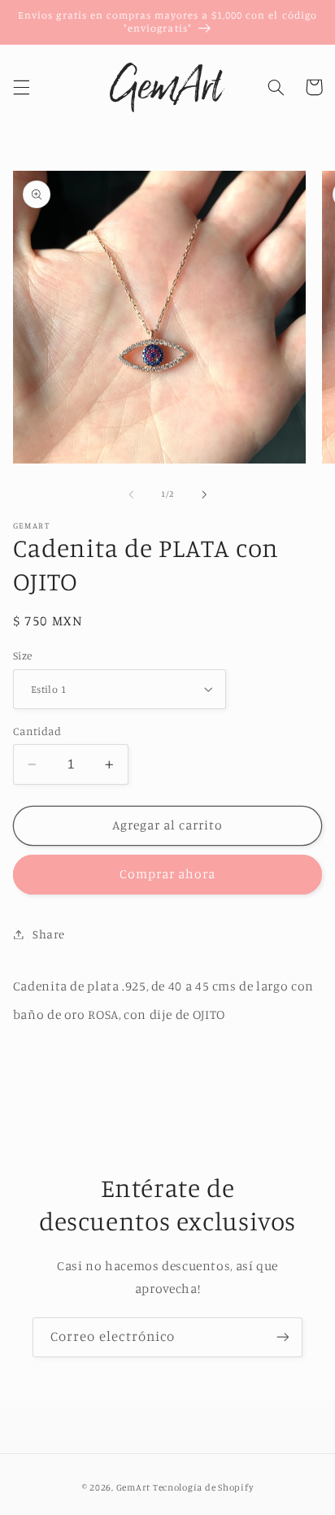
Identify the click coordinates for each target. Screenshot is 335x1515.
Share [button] (49, 934)
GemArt (133, 1487)
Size (23, 655)
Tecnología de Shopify (203, 1487)
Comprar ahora (168, 874)
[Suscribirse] (283, 1337)
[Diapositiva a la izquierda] (131, 494)
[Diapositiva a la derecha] (204, 494)
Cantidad (37, 731)
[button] (21, 87)
